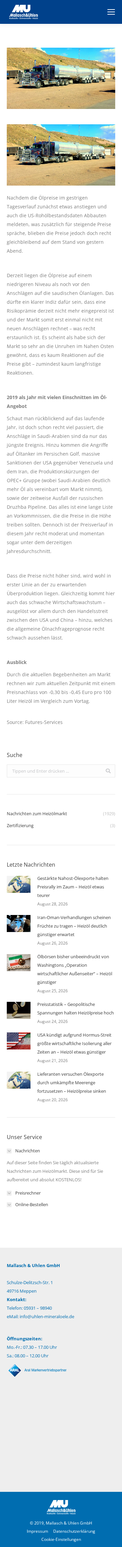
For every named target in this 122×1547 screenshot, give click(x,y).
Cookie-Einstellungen (61, 1539)
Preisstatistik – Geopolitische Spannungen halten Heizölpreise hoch (75, 1008)
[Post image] (18, 884)
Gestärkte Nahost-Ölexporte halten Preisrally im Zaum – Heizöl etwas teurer (72, 886)
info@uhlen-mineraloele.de (47, 1316)
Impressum (37, 1531)
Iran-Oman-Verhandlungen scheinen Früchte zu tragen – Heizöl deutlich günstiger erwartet (74, 925)
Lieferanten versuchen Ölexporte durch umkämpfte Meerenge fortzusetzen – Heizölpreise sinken (71, 1082)
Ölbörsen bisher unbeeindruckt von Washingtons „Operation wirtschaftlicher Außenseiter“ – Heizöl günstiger (74, 969)
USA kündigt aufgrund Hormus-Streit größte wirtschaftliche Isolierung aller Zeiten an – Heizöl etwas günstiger (74, 1043)
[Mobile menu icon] (111, 12)
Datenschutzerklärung (74, 1531)
